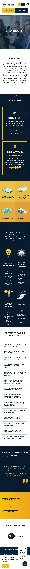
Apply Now (11, 511)
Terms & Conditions (7, 554)
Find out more (15, 133)
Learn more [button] (6, 561)
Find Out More (15, 168)
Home (11, 51)
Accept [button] (6, 566)
